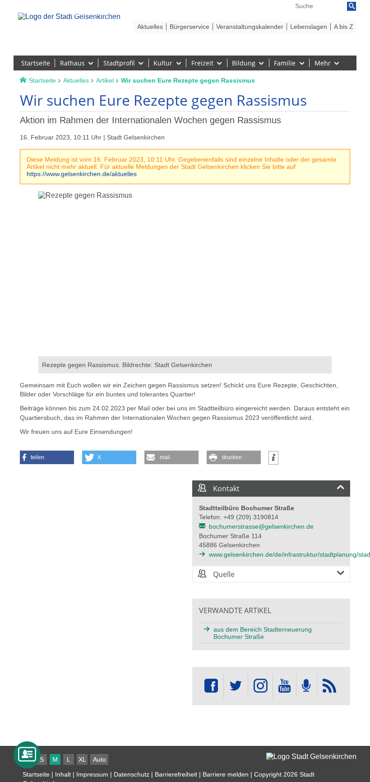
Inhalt (63, 774)
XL (82, 759)
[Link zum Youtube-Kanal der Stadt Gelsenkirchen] (284, 686)
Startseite (36, 774)
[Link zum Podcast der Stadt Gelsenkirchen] (306, 686)
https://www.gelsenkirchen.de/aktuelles (82, 173)
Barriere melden (226, 774)
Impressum (92, 774)
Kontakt (225, 488)
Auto (99, 759)
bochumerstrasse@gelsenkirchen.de (261, 526)
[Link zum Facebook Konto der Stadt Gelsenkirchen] (211, 686)
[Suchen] (351, 6)
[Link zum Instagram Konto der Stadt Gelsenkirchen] (260, 686)
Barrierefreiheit (176, 774)
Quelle (223, 574)
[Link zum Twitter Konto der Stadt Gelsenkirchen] (235, 686)
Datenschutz (131, 774)
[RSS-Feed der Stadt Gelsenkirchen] (329, 686)
